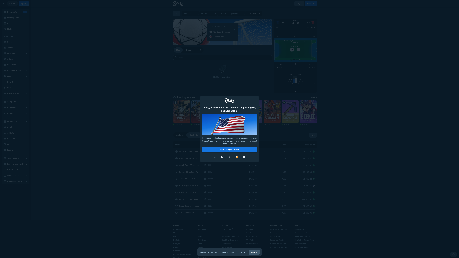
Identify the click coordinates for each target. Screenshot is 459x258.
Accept (254, 252)
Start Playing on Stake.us (229, 149)
